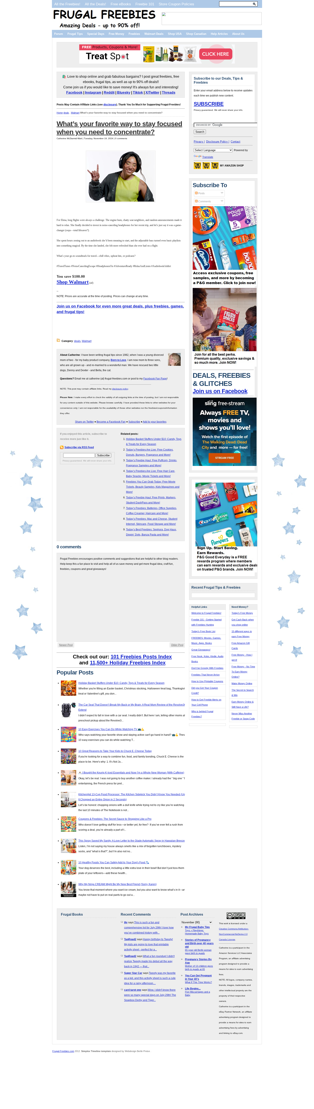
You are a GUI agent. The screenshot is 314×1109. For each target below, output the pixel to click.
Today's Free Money (242, 613)
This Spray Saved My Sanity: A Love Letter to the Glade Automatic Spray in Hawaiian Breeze (131, 840)
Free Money (116, 33)
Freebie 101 (144, 4)
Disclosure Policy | (217, 141)
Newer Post (66, 645)
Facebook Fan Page (155, 378)
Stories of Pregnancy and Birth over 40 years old (199, 943)
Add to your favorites (154, 421)
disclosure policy (120, 389)
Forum (58, 33)
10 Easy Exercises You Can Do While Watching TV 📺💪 (111, 729)
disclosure (109, 104)
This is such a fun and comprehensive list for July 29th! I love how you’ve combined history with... (149, 927)
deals (66, 112)
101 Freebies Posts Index (141, 657)
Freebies (134, 33)
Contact (235, 141)
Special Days (95, 33)
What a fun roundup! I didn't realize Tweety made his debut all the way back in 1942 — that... (149, 961)
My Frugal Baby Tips (197, 927)
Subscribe (134, 421)
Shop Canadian (196, 33)
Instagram (93, 92)
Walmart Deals (153, 33)
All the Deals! (95, 4)
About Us (238, 33)
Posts (201, 193)
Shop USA (175, 33)
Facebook (74, 92)
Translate (207, 157)
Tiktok (138, 92)
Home (60, 112)
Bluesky (123, 92)
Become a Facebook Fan (111, 421)
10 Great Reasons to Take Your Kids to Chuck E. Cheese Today (115, 751)
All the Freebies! (67, 4)
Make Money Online (242, 683)
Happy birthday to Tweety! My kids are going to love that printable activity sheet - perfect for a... (148, 944)
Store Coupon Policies (176, 4)
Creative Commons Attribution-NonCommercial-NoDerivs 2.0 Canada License (234, 934)
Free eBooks (121, 4)
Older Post (177, 645)
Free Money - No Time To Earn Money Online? (243, 671)
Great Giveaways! (200, 649)
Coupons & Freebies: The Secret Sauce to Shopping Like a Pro (114, 818)
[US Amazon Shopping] (197, 167)
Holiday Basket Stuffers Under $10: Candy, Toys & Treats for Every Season (121, 682)
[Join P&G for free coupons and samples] (225, 285)
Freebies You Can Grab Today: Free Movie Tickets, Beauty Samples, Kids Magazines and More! (152, 486)
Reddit (109, 92)
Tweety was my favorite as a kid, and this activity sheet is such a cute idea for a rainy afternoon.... (150, 978)
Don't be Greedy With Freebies (207, 668)
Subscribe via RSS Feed (79, 447)
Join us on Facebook (220, 391)
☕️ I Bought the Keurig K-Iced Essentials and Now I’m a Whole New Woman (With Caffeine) (131, 772)
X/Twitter (152, 92)
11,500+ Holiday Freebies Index (128, 662)
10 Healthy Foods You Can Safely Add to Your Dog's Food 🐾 (113, 862)
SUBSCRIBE (209, 104)
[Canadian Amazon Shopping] (206, 167)
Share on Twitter (84, 421)
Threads (168, 92)
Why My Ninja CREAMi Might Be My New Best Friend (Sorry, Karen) (117, 884)
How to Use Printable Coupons (207, 681)
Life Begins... (193, 988)
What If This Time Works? (198, 982)
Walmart (75, 112)
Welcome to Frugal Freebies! (206, 613)
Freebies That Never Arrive (205, 674)
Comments (204, 201)
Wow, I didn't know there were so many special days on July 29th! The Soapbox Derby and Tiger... (150, 995)
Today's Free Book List (203, 631)
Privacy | (199, 141)
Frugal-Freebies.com (63, 1051)
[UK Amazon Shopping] (215, 167)
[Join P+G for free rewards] (227, 571)
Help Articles (219, 33)
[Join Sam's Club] (225, 365)
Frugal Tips (75, 33)
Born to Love (118, 360)
